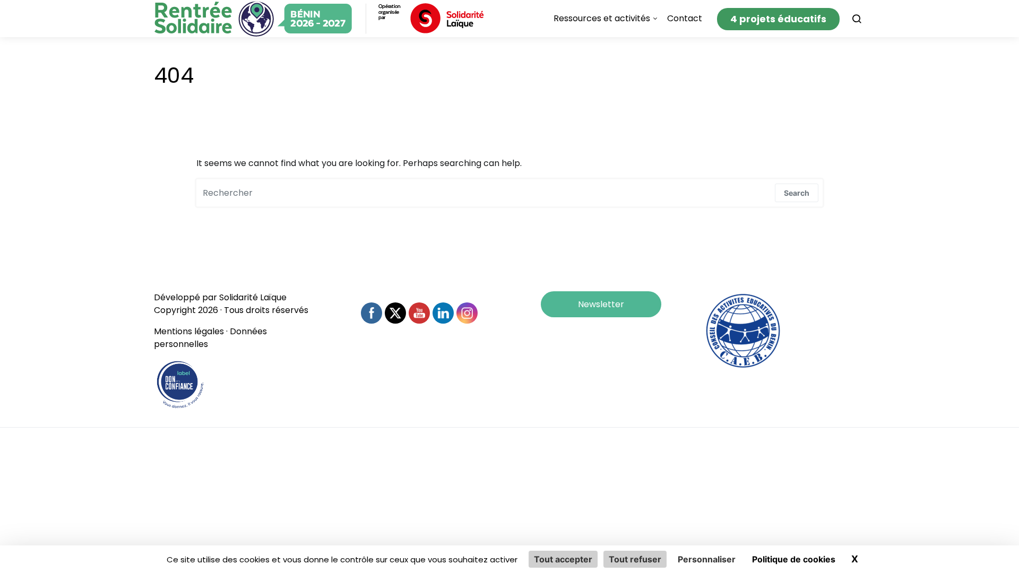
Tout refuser (635, 559)
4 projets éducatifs (778, 18)
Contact (684, 18)
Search (796, 192)
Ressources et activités (602, 18)
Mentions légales (189, 331)
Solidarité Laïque (253, 297)
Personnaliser (707, 559)
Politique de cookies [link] (793, 559)
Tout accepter (563, 559)
